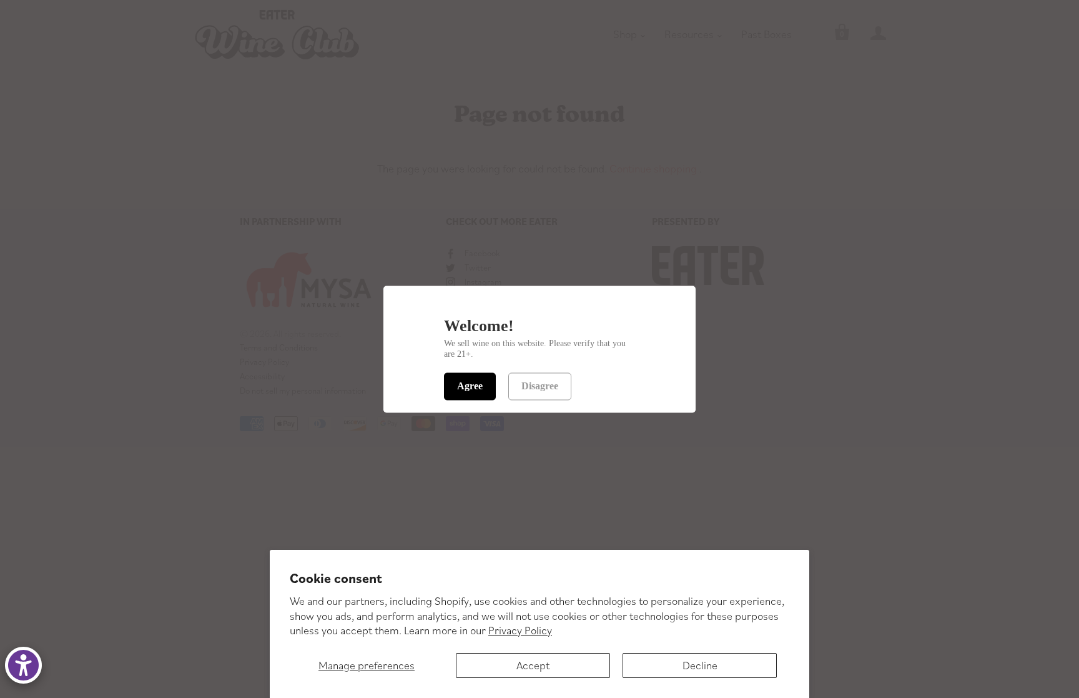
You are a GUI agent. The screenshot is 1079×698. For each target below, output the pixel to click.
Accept (532, 665)
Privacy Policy (520, 630)
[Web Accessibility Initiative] (23, 665)
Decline (699, 665)
